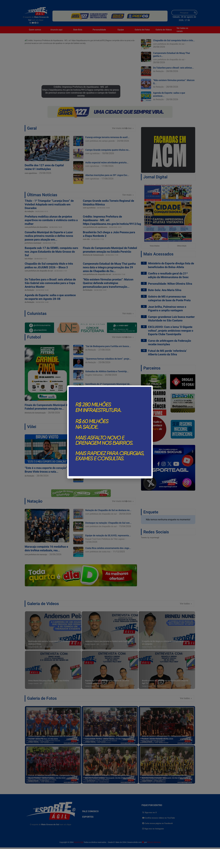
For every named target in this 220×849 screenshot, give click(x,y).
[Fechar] (150, 388)
